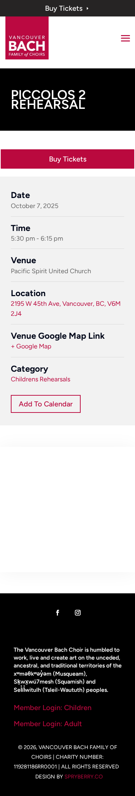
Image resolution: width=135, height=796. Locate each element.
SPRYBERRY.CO (83, 776)
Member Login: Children (52, 707)
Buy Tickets (67, 8)
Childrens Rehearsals (40, 379)
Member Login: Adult (48, 723)
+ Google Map (31, 346)
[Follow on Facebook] (57, 612)
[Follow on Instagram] (77, 612)
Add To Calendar (46, 404)
